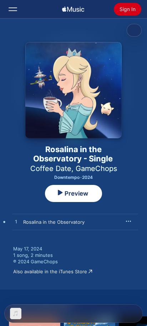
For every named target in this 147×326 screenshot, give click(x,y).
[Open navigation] (13, 9)
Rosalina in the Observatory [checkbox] (54, 222)
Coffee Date (50, 168)
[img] (73, 9)
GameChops (96, 168)
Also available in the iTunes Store (50, 271)
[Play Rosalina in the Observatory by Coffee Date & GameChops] (16, 222)
